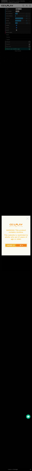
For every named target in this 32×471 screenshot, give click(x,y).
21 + (21, 245)
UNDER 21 (11, 245)
